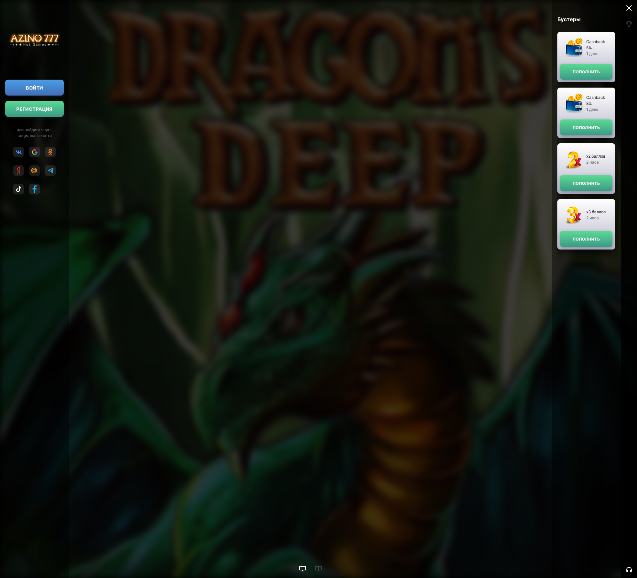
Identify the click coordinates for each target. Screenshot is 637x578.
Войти (34, 88)
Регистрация (34, 109)
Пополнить (586, 71)
